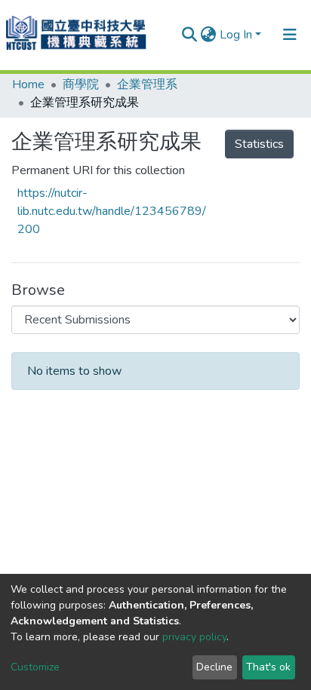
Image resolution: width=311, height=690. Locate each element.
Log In (236, 34)
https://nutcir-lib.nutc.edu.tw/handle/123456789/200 (111, 211)
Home (28, 84)
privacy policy (194, 637)
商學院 (81, 84)
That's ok (268, 667)
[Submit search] (189, 35)
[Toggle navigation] (290, 35)
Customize (35, 667)
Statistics (259, 144)
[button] (208, 35)
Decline (214, 667)
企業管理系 (147, 84)
